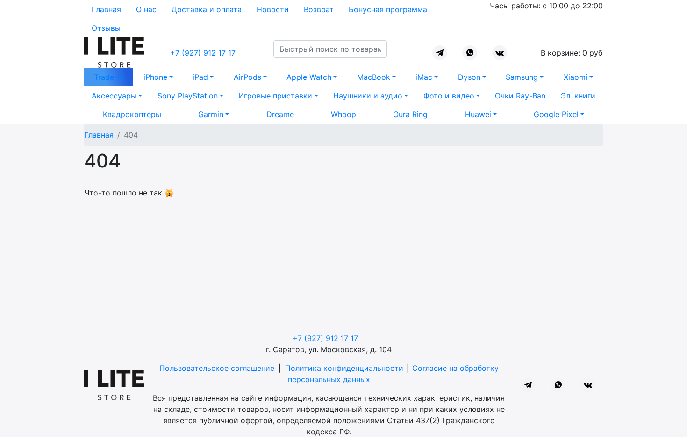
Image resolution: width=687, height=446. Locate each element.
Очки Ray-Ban (520, 95)
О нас (146, 9)
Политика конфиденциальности (344, 368)
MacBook (373, 77)
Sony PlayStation (187, 95)
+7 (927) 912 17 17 (203, 52)
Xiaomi (575, 77)
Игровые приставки (275, 95)
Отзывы (106, 28)
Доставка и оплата (207, 9)
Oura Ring (410, 114)
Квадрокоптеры (132, 114)
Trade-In (108, 77)
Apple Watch (308, 77)
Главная (106, 9)
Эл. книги (578, 95)
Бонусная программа (388, 9)
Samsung (522, 77)
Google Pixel (556, 114)
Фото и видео (448, 95)
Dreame (280, 114)
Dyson (469, 77)
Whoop (343, 114)
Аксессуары (114, 95)
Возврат (319, 9)
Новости (273, 9)
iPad (200, 77)
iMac (423, 77)
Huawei (478, 114)
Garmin (210, 114)
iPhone (155, 77)
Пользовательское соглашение (216, 368)
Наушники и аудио (367, 95)
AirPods (247, 77)
